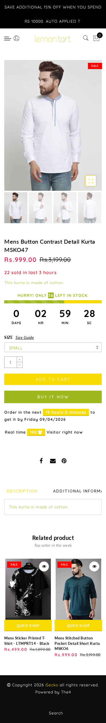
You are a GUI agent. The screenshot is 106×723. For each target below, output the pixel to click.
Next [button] (84, 128)
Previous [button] (14, 128)
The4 (66, 692)
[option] (53, 125)
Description (22, 491)
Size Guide (25, 337)
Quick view (44, 566)
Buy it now (53, 396)
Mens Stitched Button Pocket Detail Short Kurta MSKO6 (77, 643)
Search (56, 713)
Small (16, 348)
